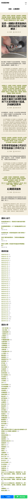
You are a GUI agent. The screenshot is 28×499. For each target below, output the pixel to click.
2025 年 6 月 (4, 258)
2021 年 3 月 (4, 317)
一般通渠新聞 (4, 332)
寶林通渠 (9, 17)
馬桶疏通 (17, 77)
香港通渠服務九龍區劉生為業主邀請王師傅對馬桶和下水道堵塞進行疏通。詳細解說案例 (14, 100)
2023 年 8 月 (4, 264)
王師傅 (10, 32)
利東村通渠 (4, 17)
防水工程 (3, 456)
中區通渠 (8, 15)
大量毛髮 (3, 349)
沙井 (2, 382)
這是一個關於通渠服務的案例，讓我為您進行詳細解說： (14, 26)
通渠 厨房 (17, 73)
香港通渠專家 (5, 2)
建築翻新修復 (23, 166)
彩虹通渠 (3, 365)
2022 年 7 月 (4, 285)
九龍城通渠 (18, 15)
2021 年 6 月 (4, 311)
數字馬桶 (24, 139)
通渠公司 (22, 74)
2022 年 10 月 (5, 280)
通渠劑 (10, 128)
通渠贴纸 (24, 131)
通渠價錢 (3, 437)
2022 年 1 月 (4, 297)
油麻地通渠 (17, 88)
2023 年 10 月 (5, 260)
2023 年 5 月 (4, 268)
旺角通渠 (11, 167)
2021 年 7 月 (4, 309)
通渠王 (18, 20)
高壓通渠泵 (7, 78)
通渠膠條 (19, 131)
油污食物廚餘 (17, 122)
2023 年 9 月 (4, 262)
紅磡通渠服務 (14, 188)
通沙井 (10, 73)
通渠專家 (19, 76)
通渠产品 (17, 126)
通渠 (22, 18)
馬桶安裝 (25, 91)
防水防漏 (3, 466)
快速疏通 (19, 139)
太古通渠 (15, 87)
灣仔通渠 (15, 90)
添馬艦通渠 (22, 88)
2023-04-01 (18, 151)
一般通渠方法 (21, 68)
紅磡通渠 (11, 71)
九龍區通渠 (13, 15)
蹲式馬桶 (3, 421)
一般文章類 (4, 330)
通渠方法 (8, 91)
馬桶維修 (9, 93)
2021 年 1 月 (4, 320)
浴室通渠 (3, 390)
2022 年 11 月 (4, 278)
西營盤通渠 (13, 18)
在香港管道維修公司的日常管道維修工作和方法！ (14, 146)
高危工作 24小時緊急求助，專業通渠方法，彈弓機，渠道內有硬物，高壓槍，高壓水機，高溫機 (14, 183)
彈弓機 (3, 363)
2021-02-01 (17, 192)
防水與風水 (4, 464)
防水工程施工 (4, 458)
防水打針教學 (4, 462)
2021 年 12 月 (4, 299)
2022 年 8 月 (4, 283)
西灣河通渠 (4, 415)
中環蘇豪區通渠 (13, 70)
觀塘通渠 (18, 18)
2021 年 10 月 (5, 303)
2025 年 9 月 (4, 254)
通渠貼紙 (22, 208)
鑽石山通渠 (4, 454)
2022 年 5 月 (4, 289)
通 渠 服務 (3, 423)
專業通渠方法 (19, 17)
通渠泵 (7, 131)
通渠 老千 (15, 74)
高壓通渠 (13, 93)
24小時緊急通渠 (6, 68)
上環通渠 (4, 15)
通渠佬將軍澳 (4, 435)
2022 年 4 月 (4, 291)
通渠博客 (6, 20)
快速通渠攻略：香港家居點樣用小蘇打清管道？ (13, 232)
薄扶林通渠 (8, 18)
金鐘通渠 (22, 20)
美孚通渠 (3, 18)
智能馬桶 (11, 140)
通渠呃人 (7, 76)
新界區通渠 (11, 88)
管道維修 (6, 71)
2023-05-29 (18, 32)
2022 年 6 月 (4, 287)
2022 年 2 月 (4, 295)
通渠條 (8, 77)
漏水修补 (3, 396)
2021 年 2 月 (4, 318)
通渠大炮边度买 (13, 76)
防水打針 (3, 460)
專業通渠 (13, 17)
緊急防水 (22, 168)
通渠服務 (12, 91)
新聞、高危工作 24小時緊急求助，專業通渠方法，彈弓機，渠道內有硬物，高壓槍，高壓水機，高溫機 (14, 205)
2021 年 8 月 (4, 307)
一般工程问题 (4, 328)
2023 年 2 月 (4, 274)
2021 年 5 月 (4, 313)
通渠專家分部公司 (12, 20)
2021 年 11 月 (4, 301)
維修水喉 (24, 90)
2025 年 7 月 (4, 256)
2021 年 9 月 (4, 305)
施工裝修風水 (6, 167)
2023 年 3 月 (4, 272)
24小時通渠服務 (14, 68)
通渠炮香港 (12, 77)
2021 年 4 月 (4, 315)
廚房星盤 (3, 361)
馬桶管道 (21, 77)
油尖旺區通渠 (21, 140)
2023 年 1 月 (4, 276)
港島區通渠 (4, 90)
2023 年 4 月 (4, 270)
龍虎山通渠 (12, 78)
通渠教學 (3, 91)
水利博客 (16, 140)
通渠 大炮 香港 (9, 74)
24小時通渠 (13, 119)
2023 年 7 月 (4, 266)
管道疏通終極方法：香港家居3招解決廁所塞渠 (13, 221)
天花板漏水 (7, 122)
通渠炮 (10, 131)
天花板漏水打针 (5, 351)
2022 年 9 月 (4, 281)
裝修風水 (3, 414)
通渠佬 (25, 18)
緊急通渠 (24, 17)
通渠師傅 (23, 76)
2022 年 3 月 (4, 293)
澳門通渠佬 (10, 90)
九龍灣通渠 (23, 15)
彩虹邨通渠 (4, 367)
